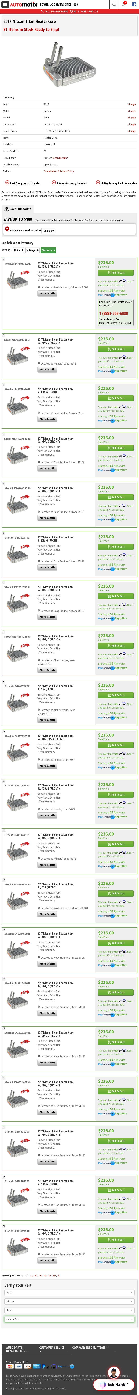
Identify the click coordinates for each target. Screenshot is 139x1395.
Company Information (89, 1348)
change (132, 104)
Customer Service (51, 1348)
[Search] (114, 4)
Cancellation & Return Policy (59, 171)
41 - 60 (42, 1275)
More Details (47, 293)
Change (48, 231)
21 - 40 (33, 1275)
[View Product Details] (17, 280)
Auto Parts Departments (16, 1349)
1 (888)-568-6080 (113, 313)
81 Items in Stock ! (31, 29)
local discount (60, 158)
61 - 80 (52, 1275)
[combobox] (69, 1293)
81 (59, 1275)
